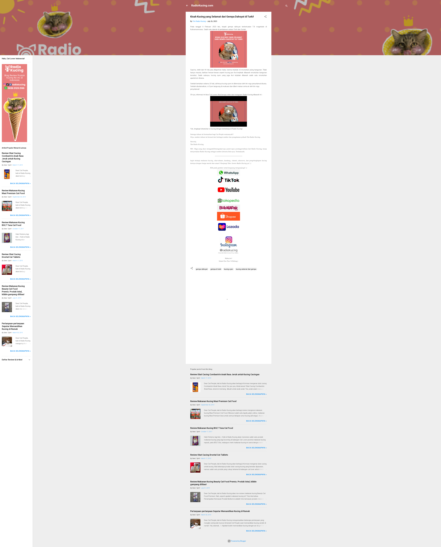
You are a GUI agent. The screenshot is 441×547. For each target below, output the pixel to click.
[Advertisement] (280, 46)
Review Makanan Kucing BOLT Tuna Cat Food (211, 428)
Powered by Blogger (238, 541)
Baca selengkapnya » (256, 394)
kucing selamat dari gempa (246, 269)
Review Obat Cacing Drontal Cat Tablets (209, 455)
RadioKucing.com (202, 5)
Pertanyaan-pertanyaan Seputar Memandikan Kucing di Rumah (220, 511)
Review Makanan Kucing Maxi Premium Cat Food (213, 401)
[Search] (286, 6)
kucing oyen (228, 269)
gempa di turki (216, 269)
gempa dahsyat (202, 269)
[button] (265, 17)
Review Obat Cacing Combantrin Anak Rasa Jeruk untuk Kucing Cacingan (224, 374)
